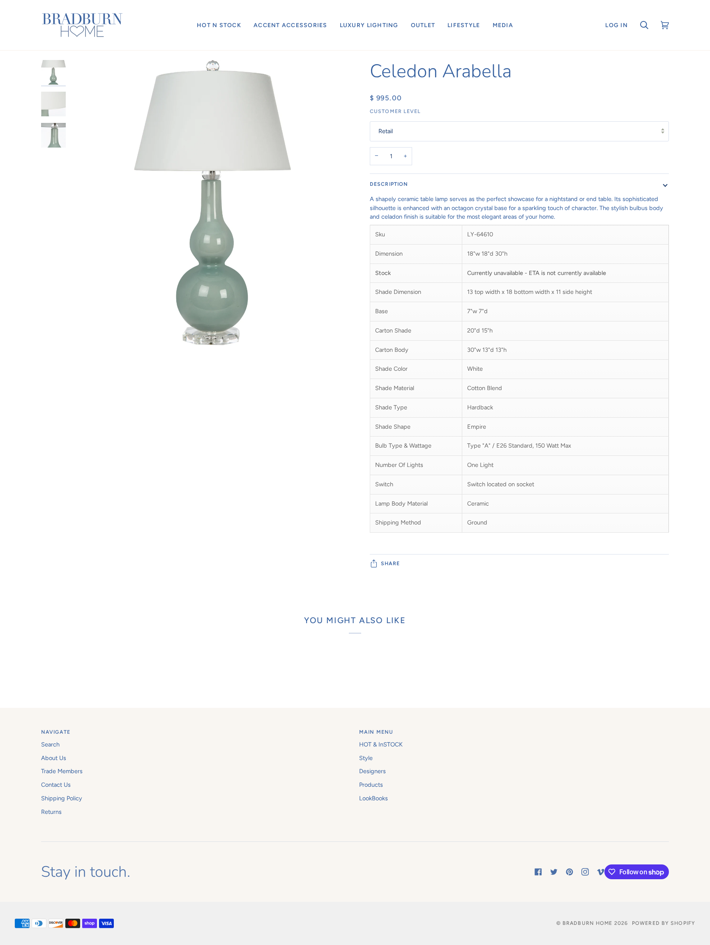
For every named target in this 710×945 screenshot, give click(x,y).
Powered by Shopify (663, 923)
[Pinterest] (569, 872)
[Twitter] (554, 872)
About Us (53, 758)
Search (50, 744)
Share (390, 563)
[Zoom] (212, 274)
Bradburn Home (587, 923)
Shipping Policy (61, 798)
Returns (51, 812)
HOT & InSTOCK (381, 744)
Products (371, 784)
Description (389, 184)
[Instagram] (585, 872)
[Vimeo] (600, 872)
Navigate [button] (55, 732)
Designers (372, 771)
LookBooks (373, 798)
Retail (385, 131)
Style (366, 758)
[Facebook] (538, 872)
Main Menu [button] (376, 732)
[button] (219, 25)
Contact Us (56, 784)
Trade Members (62, 771)
